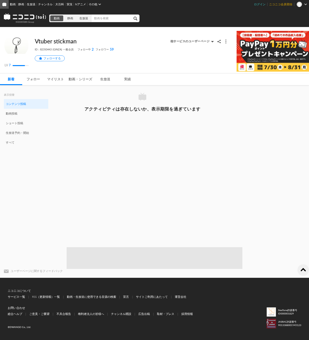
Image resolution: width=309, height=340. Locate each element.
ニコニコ (25, 18)
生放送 (31, 4)
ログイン (260, 4)
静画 (21, 4)
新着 (11, 79)
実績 (127, 79)
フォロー (33, 79)
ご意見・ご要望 (39, 314)
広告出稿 (144, 314)
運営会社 (180, 296)
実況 (69, 4)
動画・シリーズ (80, 79)
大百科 (59, 4)
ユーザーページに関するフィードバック (37, 271)
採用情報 (187, 314)
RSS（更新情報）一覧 (46, 296)
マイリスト (55, 79)
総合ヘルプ (15, 314)
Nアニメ (80, 4)
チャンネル (45, 4)
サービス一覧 (16, 296)
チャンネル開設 (121, 314)
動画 (13, 4)
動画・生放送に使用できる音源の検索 (91, 296)
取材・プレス (165, 314)
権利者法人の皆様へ (91, 314)
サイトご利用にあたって (152, 296)
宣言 (126, 296)
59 (105, 49)
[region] (26, 123)
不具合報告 (63, 314)
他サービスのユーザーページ (190, 41)
